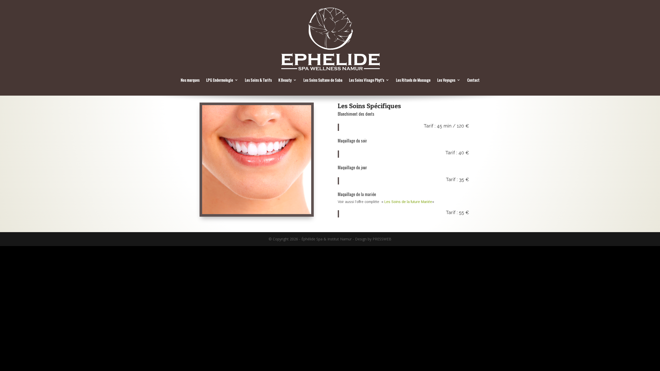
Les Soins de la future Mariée (408, 202)
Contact (473, 80)
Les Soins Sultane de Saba (322, 80)
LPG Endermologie (219, 80)
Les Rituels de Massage (413, 80)
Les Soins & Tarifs (258, 80)
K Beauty (285, 80)
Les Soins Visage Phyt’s (366, 80)
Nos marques (190, 80)
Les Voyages (446, 80)
